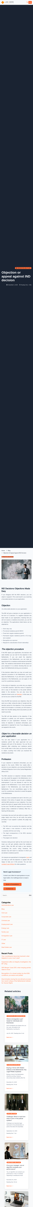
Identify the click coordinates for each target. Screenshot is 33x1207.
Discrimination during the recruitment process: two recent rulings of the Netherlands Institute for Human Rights (16, 981)
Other (3, 943)
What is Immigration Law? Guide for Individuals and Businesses (15, 1021)
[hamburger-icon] (30, 2)
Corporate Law (6, 916)
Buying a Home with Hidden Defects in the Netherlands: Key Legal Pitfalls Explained (16, 1069)
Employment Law (7, 924)
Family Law (5, 932)
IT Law (4, 939)
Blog (3, 909)
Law (27, 857)
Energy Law (5, 928)
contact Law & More (8, 864)
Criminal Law (6, 920)
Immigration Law (7, 936)
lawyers (19, 694)
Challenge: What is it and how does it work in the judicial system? (16, 1118)
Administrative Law (8, 905)
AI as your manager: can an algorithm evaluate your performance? (15, 1167)
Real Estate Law (7, 947)
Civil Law (4, 913)
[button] (27, 2)
